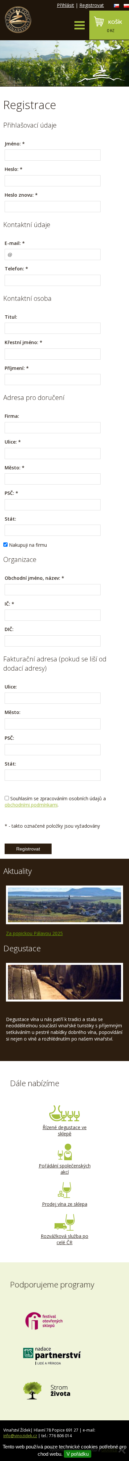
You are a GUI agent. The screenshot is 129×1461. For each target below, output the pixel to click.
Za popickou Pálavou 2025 (34, 933)
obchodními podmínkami (31, 805)
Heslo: (12, 169)
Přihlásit (65, 5)
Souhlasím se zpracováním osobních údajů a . (55, 801)
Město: (13, 467)
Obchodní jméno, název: (34, 578)
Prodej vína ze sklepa (64, 1204)
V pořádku (77, 1454)
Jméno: (13, 143)
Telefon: (14, 268)
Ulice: (11, 442)
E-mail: (13, 243)
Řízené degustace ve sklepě (65, 1130)
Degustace (22, 948)
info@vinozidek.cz (20, 1436)
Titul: (11, 317)
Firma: (12, 416)
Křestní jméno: (21, 342)
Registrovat (91, 5)
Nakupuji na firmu (28, 545)
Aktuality (17, 870)
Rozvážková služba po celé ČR (64, 1239)
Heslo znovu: (19, 195)
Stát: (10, 519)
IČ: (7, 604)
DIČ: (9, 629)
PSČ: (9, 493)
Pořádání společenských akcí (65, 1169)
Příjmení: (15, 368)
